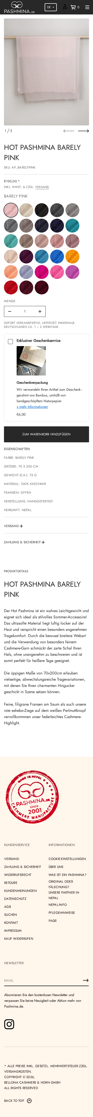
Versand (42, 187)
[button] (75, 7)
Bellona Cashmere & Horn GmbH (32, 1082)
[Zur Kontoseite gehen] (65, 8)
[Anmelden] (86, 980)
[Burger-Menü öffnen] (87, 7)
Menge (9, 301)
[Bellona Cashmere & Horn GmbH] (19, 7)
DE (49, 7)
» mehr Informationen (32, 406)
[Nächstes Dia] (83, 130)
